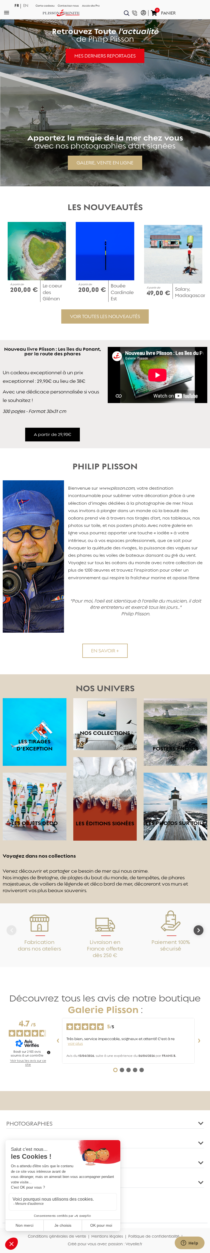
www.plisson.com (117, 488)
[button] (105, 56)
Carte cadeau (45, 5)
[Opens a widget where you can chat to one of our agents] (189, 1243)
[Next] (198, 930)
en (25, 5)
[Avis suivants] (199, 1041)
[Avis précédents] (58, 1041)
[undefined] (48, 1052)
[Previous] (11, 930)
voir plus (75, 1043)
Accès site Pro (91, 5)
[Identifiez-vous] (143, 13)
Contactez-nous (68, 5)
